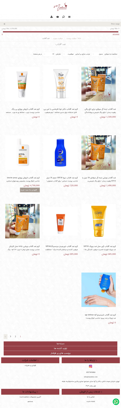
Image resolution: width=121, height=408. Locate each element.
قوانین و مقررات (30, 365)
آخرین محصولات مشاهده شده (30, 397)
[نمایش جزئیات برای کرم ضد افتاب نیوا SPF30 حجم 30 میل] (60, 153)
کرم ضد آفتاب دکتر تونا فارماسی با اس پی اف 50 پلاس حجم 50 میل (61, 110)
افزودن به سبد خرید (29, 190)
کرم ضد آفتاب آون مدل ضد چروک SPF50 (100, 246)
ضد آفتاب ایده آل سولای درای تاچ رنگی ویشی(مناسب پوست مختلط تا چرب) (100, 110)
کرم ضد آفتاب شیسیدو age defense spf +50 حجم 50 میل (100, 316)
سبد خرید (57, 17)
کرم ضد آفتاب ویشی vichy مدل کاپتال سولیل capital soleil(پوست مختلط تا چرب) (23, 247)
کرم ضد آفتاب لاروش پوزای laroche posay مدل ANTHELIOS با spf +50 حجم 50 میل (23, 179)
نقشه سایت (90, 401)
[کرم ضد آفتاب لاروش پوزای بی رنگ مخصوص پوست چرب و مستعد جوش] (22, 84)
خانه (79, 38)
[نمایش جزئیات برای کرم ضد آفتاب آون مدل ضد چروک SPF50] (98, 221)
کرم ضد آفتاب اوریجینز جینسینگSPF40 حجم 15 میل (62, 247)
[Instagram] (91, 366)
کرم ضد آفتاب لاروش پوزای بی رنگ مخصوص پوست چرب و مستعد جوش (25, 110)
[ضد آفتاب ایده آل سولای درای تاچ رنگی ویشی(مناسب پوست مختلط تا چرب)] (98, 84)
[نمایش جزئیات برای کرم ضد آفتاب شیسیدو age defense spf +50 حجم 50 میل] (98, 290)
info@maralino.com (90, 377)
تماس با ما (91, 397)
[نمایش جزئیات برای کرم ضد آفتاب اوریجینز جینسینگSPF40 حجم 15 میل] (60, 221)
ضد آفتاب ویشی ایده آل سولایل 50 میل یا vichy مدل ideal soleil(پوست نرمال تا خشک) (98, 179)
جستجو (30, 401)
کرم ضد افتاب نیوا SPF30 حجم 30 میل (62, 177)
